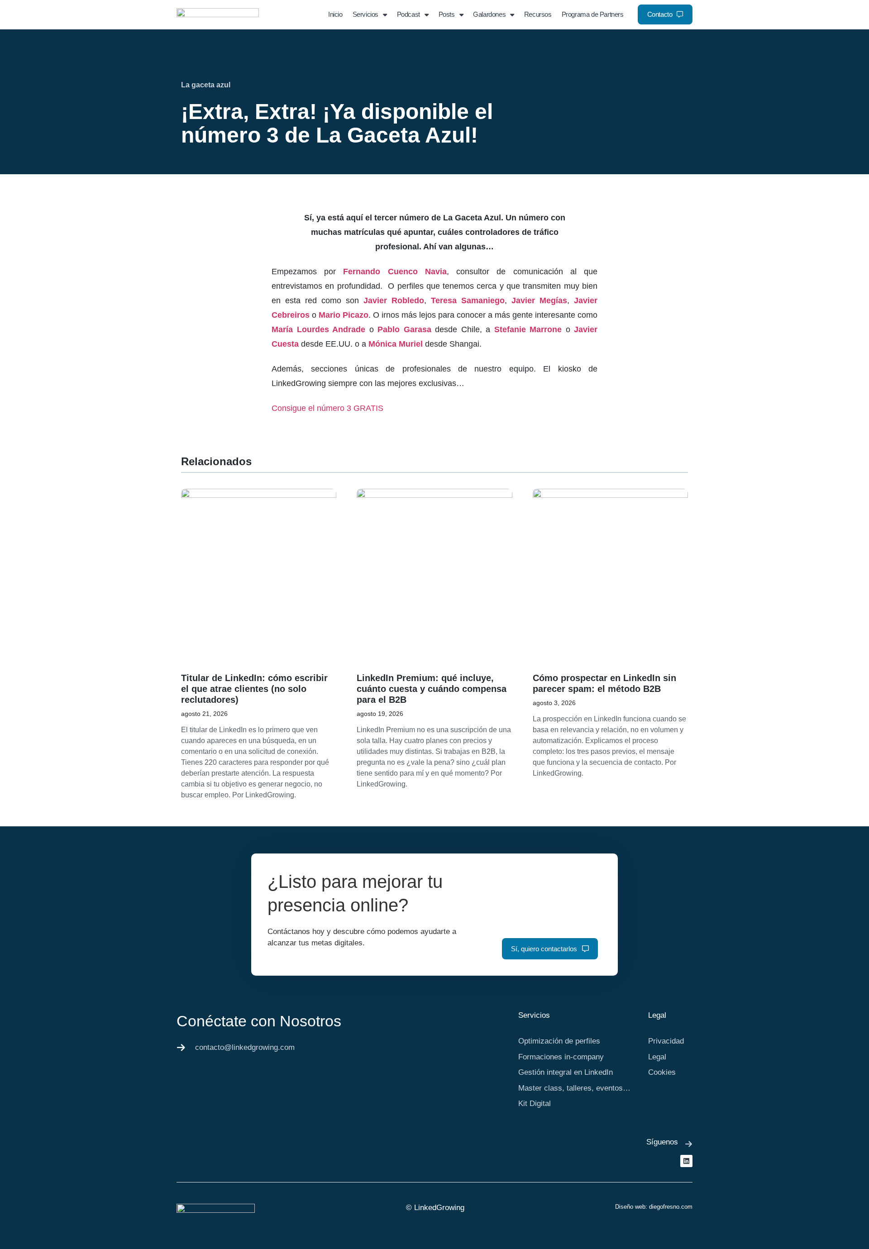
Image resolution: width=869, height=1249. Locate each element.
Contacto (660, 14)
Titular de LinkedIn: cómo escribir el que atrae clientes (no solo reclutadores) (254, 689)
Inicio (335, 14)
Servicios (365, 14)
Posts (447, 14)
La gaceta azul (205, 85)
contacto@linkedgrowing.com (245, 1047)
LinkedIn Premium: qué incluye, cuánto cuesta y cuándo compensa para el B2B (431, 689)
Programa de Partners (593, 14)
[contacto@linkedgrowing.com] (181, 1047)
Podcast (408, 14)
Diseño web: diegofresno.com (653, 1206)
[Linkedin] (686, 1161)
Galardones (489, 14)
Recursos (538, 14)
